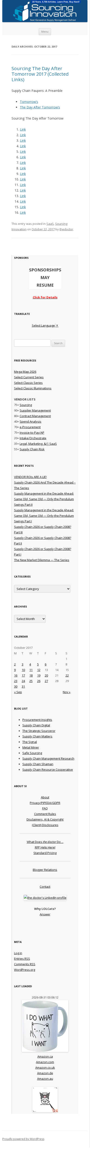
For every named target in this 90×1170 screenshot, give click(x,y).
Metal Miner (30, 747)
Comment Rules (45, 814)
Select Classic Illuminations (32, 388)
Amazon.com (45, 1062)
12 (38, 670)
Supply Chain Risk (32, 449)
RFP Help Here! (45, 847)
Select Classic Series (28, 383)
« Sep (18, 692)
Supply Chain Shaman (37, 764)
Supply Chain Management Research (48, 758)
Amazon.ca (45, 1056)
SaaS (50, 224)
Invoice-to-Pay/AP (32, 432)
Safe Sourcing (32, 753)
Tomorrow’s (29, 101)
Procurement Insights (37, 720)
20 (46, 675)
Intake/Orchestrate (33, 438)
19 (38, 675)
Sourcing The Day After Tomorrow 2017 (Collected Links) (40, 74)
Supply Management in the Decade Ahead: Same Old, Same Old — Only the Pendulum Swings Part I (44, 515)
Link (23, 129)
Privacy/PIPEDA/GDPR (45, 803)
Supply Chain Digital (36, 725)
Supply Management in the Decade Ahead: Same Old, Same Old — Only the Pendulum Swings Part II (44, 499)
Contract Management (35, 416)
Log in (18, 953)
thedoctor (66, 229)
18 (31, 675)
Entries (22, 958)
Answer (45, 914)
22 (67, 675)
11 (31, 670)
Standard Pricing (45, 853)
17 (23, 675)
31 (23, 686)
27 (46, 681)
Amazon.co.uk (45, 1067)
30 (15, 686)
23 (15, 681)
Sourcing (26, 405)
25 (31, 681)
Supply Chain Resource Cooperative (47, 769)
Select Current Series (29, 377)
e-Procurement (30, 427)
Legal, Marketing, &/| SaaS (38, 444)
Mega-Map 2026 (25, 372)
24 (23, 681)
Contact (45, 886)
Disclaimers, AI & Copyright (45, 819)
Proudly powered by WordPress (23, 1139)
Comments (24, 964)
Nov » (66, 692)
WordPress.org (24, 970)
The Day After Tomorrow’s (40, 107)
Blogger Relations (45, 870)
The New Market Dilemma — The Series (41, 560)
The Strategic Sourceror (38, 731)
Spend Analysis (30, 421)
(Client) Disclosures (45, 825)
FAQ (45, 808)
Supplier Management (35, 410)
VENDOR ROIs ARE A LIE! (30, 477)
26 (38, 681)
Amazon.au (45, 1079)
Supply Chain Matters (37, 736)
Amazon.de (45, 1073)
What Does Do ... (45, 842)
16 (15, 675)
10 (23, 670)
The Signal (29, 742)
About (45, 797)
